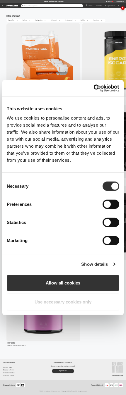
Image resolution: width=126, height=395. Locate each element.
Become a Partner (8, 370)
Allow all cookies (63, 282)
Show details (94, 264)
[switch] (111, 204)
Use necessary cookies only (63, 301)
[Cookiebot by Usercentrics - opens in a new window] (93, 88)
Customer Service (8, 376)
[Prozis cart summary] (118, 5)
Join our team (7, 367)
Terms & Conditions (9, 373)
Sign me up (63, 371)
